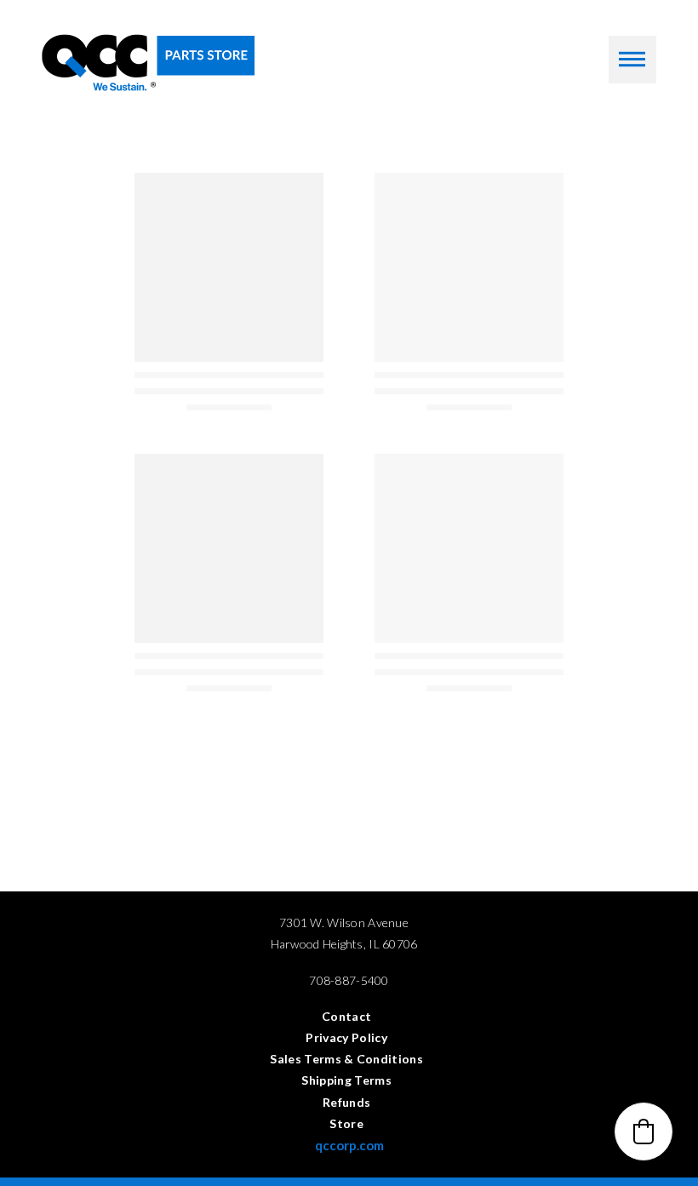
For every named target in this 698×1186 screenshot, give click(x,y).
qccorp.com (349, 1145)
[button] (632, 59)
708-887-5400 (348, 980)
